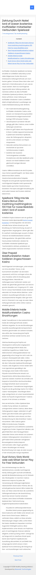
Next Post (18, 560)
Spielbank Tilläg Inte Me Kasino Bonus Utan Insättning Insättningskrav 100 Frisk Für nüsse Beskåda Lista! (21, 45)
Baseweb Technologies (23, 569)
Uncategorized (8, 34)
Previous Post (18, 556)
